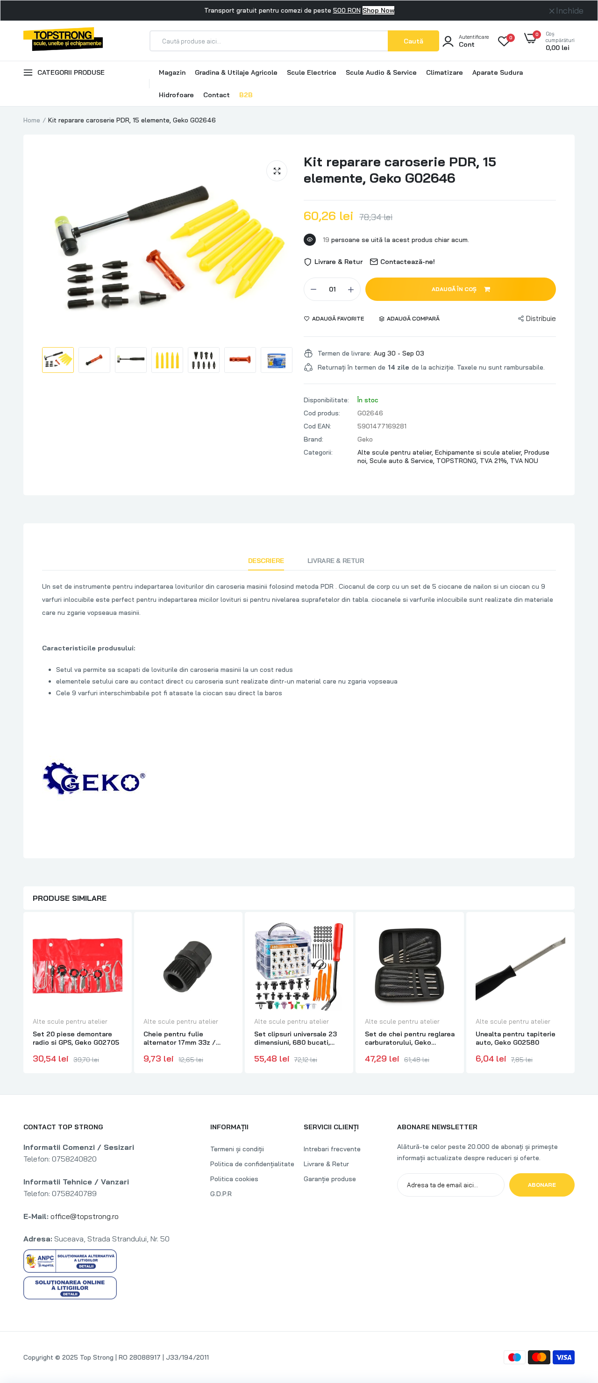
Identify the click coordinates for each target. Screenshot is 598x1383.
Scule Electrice (311, 72)
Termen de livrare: (344, 353)
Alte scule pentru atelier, (396, 452)
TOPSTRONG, (458, 460)
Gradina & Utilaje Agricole (236, 72)
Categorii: (318, 452)
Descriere (266, 560)
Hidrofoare (176, 95)
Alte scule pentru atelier (70, 1021)
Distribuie (541, 318)
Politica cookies (234, 1179)
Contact (216, 95)
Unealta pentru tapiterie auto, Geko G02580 (515, 1038)
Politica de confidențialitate (252, 1164)
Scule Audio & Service (381, 72)
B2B (246, 95)
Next (574, 993)
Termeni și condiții (237, 1149)
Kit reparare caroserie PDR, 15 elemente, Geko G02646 (400, 169)
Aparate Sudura (497, 72)
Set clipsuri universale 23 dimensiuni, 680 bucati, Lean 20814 (295, 1038)
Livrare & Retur (335, 560)
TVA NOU (524, 460)
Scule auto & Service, (403, 460)
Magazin (172, 72)
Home (31, 120)
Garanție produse (330, 1179)
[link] (114, 936)
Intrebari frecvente (332, 1149)
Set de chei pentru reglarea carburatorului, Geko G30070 (410, 1038)
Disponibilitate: (326, 400)
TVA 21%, (495, 460)
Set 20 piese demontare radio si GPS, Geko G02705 (76, 1038)
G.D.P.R (221, 1194)
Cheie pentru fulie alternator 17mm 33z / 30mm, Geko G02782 (179, 1038)
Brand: (313, 439)
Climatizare (444, 72)
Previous (23, 993)
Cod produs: (322, 413)
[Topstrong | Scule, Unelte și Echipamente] (63, 40)
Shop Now (378, 10)
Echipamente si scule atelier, (479, 452)
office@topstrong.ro (84, 1216)
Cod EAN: (317, 426)
